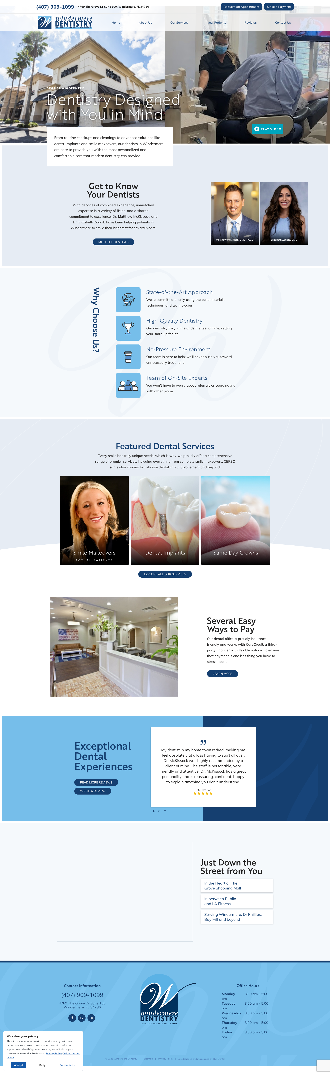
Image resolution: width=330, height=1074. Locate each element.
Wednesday (231, 1013)
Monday (228, 993)
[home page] (65, 22)
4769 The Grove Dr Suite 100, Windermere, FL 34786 (113, 6)
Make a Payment (279, 7)
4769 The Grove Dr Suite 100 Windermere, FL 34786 (82, 1005)
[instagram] (91, 1018)
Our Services (179, 22)
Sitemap (148, 1058)
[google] (82, 1018)
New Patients (216, 22)
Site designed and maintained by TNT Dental (201, 1058)
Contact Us (283, 22)
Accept (18, 1065)
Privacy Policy (165, 1058)
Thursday (229, 1022)
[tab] (153, 811)
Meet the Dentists (113, 242)
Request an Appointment (241, 7)
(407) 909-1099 (55, 6)
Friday (227, 1032)
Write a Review (93, 791)
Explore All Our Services (165, 574)
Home (116, 22)
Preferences (67, 1065)
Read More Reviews (96, 782)
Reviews (250, 22)
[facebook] (72, 1018)
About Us (145, 22)
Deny (42, 1065)
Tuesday (228, 1003)
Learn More (222, 674)
